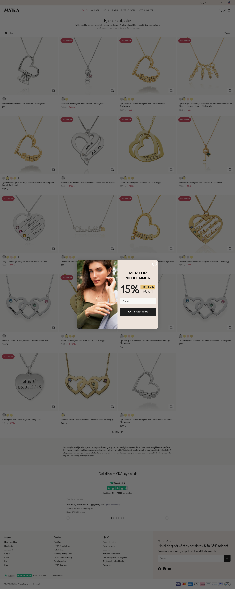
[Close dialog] (155, 264)
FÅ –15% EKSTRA (138, 311)
